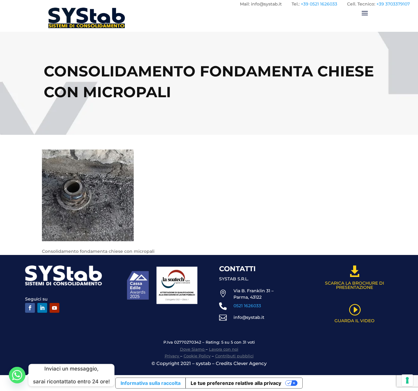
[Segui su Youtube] (54, 308)
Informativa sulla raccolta (151, 383)
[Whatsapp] (17, 375)
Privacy (172, 355)
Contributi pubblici (234, 355)
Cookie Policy (197, 355)
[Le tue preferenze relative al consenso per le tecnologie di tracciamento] (407, 380)
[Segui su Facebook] (30, 308)
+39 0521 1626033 (319, 4)
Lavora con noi (223, 349)
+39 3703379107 (393, 4)
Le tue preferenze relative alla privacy (236, 383)
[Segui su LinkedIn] (42, 308)
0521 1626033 (247, 305)
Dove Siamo (193, 349)
